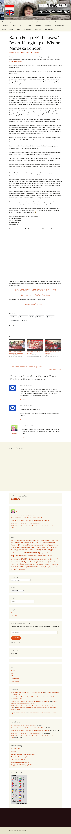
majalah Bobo (51, 559)
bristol (30, 542)
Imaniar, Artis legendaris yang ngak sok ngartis (23, 754)
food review (24, 545)
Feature (14, 25)
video (43, 567)
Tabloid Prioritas (44, 564)
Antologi (56, 540)
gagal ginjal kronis (43, 545)
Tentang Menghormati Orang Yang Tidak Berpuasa (24, 757)
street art (35, 564)
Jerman (21, 550)
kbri (34, 52)
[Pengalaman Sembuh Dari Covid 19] (35, 345)
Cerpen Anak (38, 29)
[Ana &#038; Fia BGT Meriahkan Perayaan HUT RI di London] (17, 345)
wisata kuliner (48, 22)
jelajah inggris (35, 547)
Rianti (10, 413)
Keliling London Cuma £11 (35, 304)
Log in (12, 673)
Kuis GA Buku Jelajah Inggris (18, 749)
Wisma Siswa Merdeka (15, 61)
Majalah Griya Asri (17, 562)
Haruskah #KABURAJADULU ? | (18, 712)
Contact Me (5, 25)
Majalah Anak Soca (37, 559)
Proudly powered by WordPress (17, 830)
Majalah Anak (27, 29)
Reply (23, 399)
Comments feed (15, 678)
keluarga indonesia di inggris (46, 550)
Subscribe (16, 638)
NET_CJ (22, 25)
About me (57, 22)
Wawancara (22, 569)
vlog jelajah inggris (51, 567)
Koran (11, 29)
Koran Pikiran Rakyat (35, 552)
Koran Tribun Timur (45, 556)
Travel (25, 22)
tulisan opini (55, 564)
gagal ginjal (33, 545)
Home (3, 22)
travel (27, 52)
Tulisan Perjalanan (35, 22)
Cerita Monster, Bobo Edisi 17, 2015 (20, 762)
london (37, 52)
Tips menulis (48, 25)
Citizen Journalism (40, 542)
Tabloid (18, 29)
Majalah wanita (49, 29)
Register (13, 670)
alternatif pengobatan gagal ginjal (22, 540)
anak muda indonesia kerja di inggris (43, 540)
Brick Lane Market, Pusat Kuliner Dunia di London (35, 289)
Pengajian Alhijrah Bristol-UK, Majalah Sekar (22, 765)
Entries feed (14, 675)
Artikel (13, 542)
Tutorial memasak (33, 567)
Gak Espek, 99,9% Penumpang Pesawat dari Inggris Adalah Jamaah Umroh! (30, 520)
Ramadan (29, 564)
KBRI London (30, 550)
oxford (22, 564)
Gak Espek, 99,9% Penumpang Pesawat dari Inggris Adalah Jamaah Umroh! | (30, 701)
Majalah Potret (29, 562)
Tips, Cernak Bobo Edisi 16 (18, 759)
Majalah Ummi (54, 562)
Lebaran (17, 559)
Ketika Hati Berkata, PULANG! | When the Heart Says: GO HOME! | (27, 692)
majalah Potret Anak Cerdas (42, 562)
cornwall (51, 542)
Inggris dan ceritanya (14, 22)
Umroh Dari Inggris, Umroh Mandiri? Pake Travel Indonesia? (26, 523)
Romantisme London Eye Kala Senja (35, 295)
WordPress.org (15, 681)
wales (15, 569)
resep (29, 25)
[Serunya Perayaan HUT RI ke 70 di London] (53, 345)
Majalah (4, 29)
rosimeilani (14, 433)
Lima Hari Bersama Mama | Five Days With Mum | (23, 697)
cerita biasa (38, 25)
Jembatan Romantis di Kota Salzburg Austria (25, 367)
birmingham (21, 542)
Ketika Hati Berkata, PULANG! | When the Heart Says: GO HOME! (27, 517)
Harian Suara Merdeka (23, 547)
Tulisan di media (59, 25)
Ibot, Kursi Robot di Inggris (52, 369)
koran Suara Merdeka (31, 556)
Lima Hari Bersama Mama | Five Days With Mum (23, 515)
